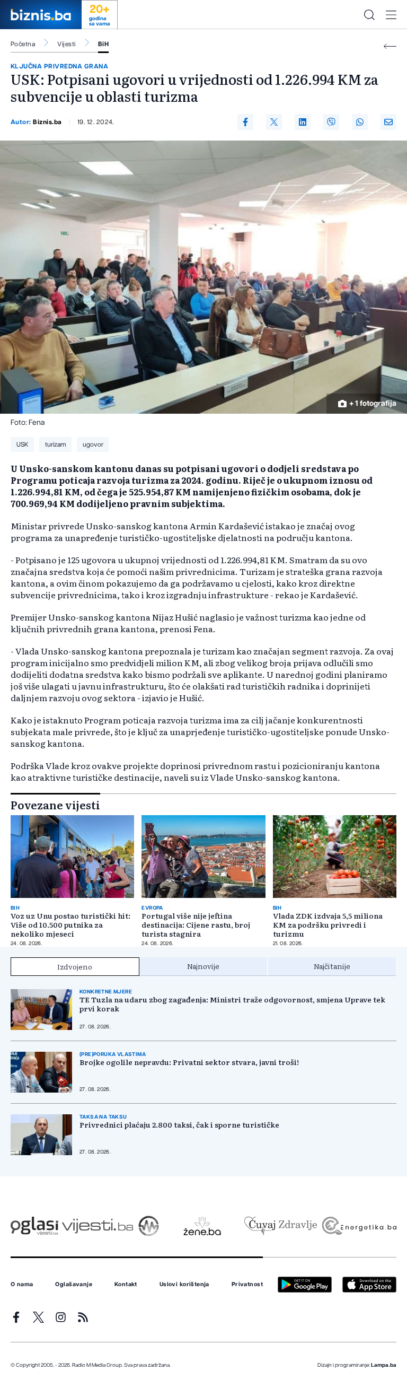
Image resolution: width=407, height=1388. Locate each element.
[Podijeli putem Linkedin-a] (303, 122)
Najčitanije (332, 966)
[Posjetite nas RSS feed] (83, 1317)
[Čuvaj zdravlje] (280, 1226)
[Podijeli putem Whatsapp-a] (360, 122)
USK (22, 444)
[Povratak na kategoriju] (390, 46)
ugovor (93, 444)
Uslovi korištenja (184, 1284)
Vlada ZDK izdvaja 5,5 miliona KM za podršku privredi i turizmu (328, 924)
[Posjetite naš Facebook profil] (16, 1317)
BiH (103, 44)
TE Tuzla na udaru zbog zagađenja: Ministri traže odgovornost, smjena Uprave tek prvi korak (232, 1004)
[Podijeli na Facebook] (245, 122)
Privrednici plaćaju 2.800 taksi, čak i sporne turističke (179, 1124)
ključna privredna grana (59, 66)
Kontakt (125, 1284)
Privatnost (247, 1284)
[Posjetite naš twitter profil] (38, 1317)
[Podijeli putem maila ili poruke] (388, 122)
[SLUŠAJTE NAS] (149, 1226)
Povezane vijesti (55, 805)
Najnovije (203, 966)
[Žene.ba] (202, 1226)
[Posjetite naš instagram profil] (60, 1317)
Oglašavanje (73, 1284)
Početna (23, 44)
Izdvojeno (74, 966)
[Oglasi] (34, 1226)
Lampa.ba (383, 1365)
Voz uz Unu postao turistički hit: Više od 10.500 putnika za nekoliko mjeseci (70, 924)
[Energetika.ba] (358, 1226)
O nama (22, 1284)
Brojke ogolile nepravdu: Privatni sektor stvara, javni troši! (189, 1062)
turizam (55, 444)
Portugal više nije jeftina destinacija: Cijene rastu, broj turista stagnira (195, 924)
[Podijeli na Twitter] (274, 122)
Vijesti (66, 44)
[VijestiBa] (97, 1226)
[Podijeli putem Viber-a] (331, 122)
